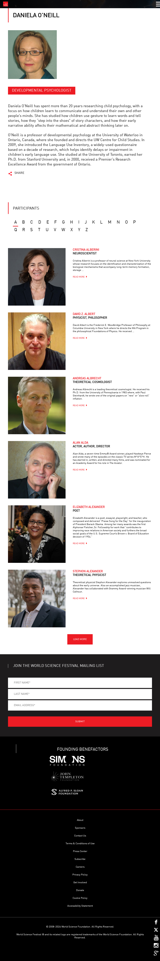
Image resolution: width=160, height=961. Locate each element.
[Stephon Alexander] (37, 598)
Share (19, 173)
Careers (80, 867)
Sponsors (80, 828)
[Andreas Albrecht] (37, 405)
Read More (79, 277)
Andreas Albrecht (92, 380)
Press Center (80, 851)
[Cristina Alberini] (37, 277)
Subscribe (80, 859)
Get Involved (80, 882)
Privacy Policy (80, 874)
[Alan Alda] (37, 470)
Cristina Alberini (86, 251)
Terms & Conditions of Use (80, 843)
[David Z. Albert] (37, 341)
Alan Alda (91, 444)
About (80, 820)
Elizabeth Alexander (89, 509)
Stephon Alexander (89, 573)
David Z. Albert (90, 316)
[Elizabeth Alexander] (37, 534)
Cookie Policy (80, 898)
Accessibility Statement (80, 906)
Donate (80, 890)
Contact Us (80, 836)
